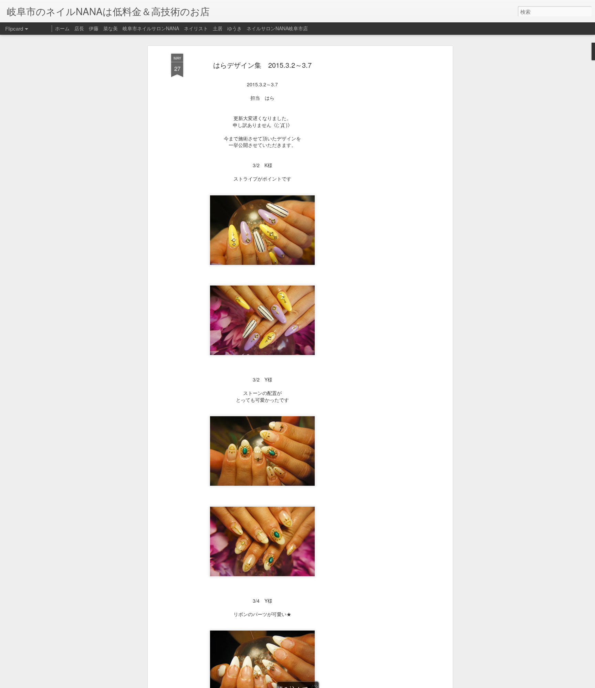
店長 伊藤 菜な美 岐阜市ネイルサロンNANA (126, 28)
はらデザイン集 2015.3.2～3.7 (262, 65)
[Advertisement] (391, 162)
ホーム (62, 28)
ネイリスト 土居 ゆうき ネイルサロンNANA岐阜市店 (246, 28)
